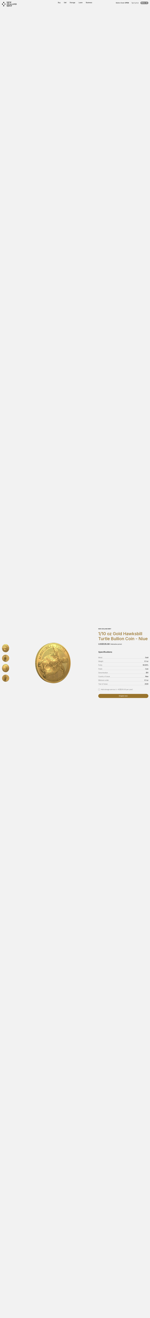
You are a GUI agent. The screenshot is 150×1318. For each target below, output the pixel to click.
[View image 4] (6, 678)
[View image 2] (6, 658)
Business (89, 3)
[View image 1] (6, 648)
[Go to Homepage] (9, 4)
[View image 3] (6, 668)
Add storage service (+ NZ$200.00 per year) (117, 689)
